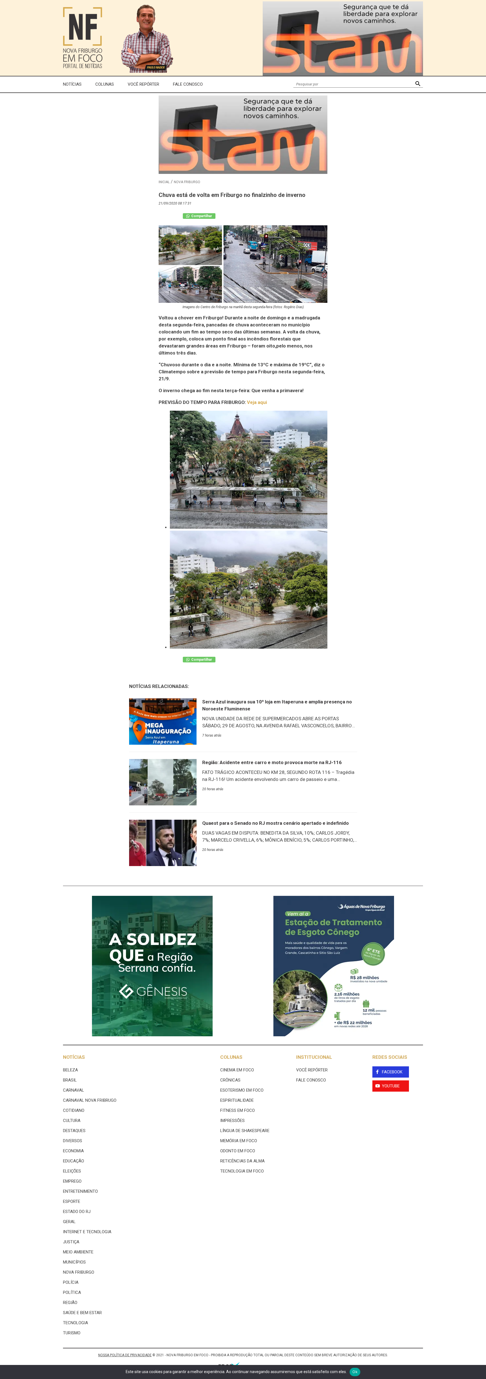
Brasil (70, 1080)
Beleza (70, 1070)
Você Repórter (143, 84)
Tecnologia (75, 1322)
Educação (73, 1161)
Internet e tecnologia (87, 1231)
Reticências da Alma (242, 1161)
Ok (354, 1371)
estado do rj (77, 1211)
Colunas (104, 84)
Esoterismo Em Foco (242, 1090)
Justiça (71, 1241)
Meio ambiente (78, 1252)
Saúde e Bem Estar (82, 1312)
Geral (69, 1221)
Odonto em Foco (237, 1150)
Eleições (72, 1171)
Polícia (70, 1282)
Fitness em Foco (237, 1110)
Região (70, 1302)
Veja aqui (257, 402)
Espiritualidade (237, 1100)
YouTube (391, 1086)
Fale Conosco (188, 84)
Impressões (232, 1120)
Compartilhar (201, 216)
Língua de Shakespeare (244, 1130)
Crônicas (230, 1080)
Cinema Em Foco (237, 1070)
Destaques (74, 1130)
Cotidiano (73, 1110)
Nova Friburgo (187, 182)
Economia (73, 1150)
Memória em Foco (238, 1140)
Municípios (74, 1262)
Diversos (72, 1140)
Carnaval (73, 1090)
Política (72, 1292)
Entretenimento (80, 1191)
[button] (418, 84)
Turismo (71, 1332)
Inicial (164, 182)
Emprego (72, 1181)
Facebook (392, 1071)
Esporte (71, 1201)
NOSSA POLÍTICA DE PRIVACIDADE (125, 1355)
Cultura (71, 1120)
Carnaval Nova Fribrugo (89, 1100)
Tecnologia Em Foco (242, 1171)
